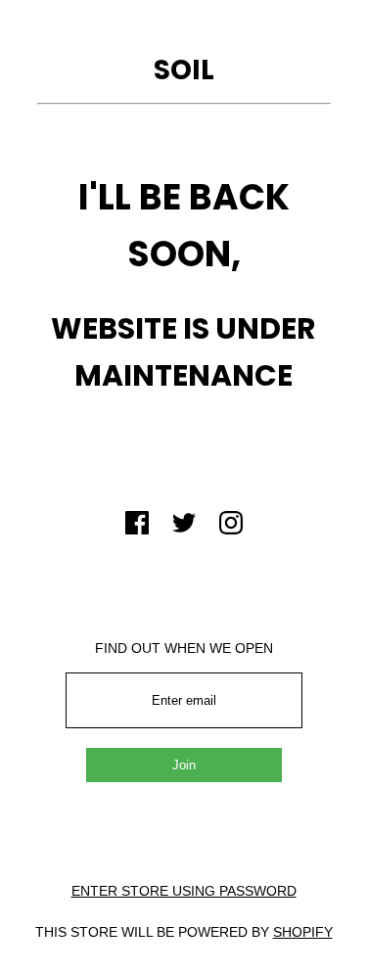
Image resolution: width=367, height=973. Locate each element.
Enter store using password (184, 891)
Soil (184, 70)
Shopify (303, 932)
